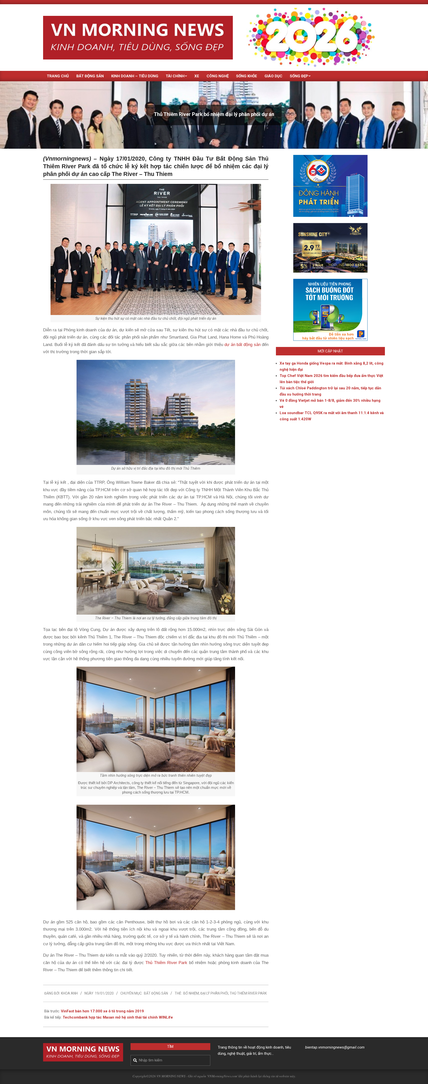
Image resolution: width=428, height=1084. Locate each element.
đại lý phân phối (214, 993)
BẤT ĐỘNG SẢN (156, 993)
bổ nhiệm (191, 993)
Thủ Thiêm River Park (166, 962)
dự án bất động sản (242, 344)
